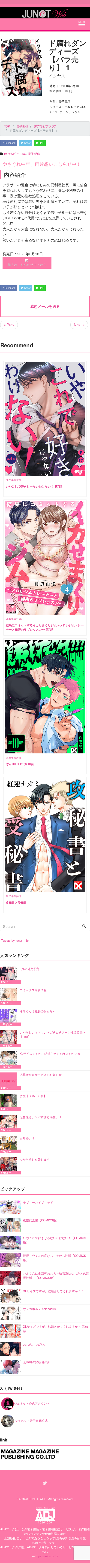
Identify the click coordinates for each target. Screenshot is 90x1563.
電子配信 (34, 153)
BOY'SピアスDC (15, 153)
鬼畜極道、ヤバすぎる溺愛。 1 (40, 1117)
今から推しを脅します (35, 1159)
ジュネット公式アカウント (32, 1403)
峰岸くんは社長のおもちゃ (38, 1011)
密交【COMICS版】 (33, 1096)
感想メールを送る (45, 306)
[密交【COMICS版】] (10, 1102)
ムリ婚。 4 (27, 1138)
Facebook (9, 143)
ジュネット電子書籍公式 (31, 1420)
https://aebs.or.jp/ (46, 1556)
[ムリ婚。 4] (10, 1144)
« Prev (9, 324)
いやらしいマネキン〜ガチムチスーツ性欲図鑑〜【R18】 (53, 1034)
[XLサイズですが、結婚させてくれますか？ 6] (10, 1059)
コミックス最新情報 (33, 990)
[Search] (84, 926)
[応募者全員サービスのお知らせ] (10, 1081)
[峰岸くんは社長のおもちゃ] (10, 1017)
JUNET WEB (37, 1499)
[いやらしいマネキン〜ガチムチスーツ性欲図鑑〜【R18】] (10, 1038)
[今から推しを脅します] (10, 1165)
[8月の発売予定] (10, 975)
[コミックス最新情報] (10, 996)
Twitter (26, 143)
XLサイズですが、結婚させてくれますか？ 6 (50, 1053)
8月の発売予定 (29, 969)
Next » (79, 324)
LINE (41, 143)
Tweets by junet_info (15, 940)
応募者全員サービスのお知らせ (41, 1074)
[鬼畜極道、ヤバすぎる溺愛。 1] (10, 1123)
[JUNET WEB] (45, 13)
